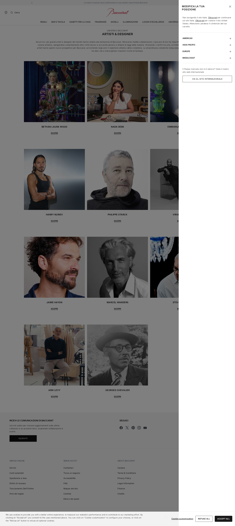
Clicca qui (212, 17)
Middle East (189, 58)
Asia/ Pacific (189, 45)
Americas (187, 38)
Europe (186, 51)
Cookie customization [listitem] (182, 519)
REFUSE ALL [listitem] (204, 519)
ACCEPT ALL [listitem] (223, 519)
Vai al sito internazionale (207, 79)
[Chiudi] (230, 6)
